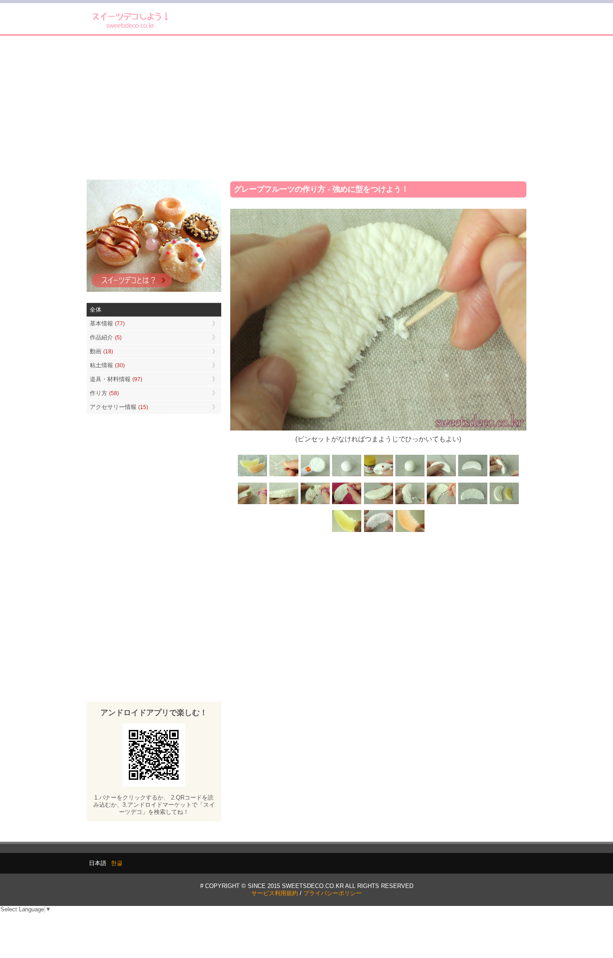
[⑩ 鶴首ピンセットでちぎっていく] (409, 503)
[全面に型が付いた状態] (378, 503)
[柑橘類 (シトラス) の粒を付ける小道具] (284, 475)
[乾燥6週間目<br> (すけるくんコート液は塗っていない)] (409, 530)
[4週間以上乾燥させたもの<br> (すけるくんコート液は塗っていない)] (347, 530)
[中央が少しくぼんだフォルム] (472, 475)
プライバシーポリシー (332, 893)
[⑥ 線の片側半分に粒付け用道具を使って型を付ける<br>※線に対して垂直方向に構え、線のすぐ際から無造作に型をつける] (252, 503)
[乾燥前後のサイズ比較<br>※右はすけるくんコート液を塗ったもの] (504, 503)
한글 (117, 863)
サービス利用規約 (274, 893)
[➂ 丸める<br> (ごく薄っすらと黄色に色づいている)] (409, 475)
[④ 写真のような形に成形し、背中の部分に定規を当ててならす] (441, 475)
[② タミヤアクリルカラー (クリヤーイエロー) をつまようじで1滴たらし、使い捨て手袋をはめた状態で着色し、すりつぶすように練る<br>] (378, 475)
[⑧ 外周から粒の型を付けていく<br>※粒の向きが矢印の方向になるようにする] (315, 503)
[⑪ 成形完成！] (472, 503)
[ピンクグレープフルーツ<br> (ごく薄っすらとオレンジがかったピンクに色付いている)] (378, 530)
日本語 (97, 863)
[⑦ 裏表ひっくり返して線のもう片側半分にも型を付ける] (284, 503)
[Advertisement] (306, 108)
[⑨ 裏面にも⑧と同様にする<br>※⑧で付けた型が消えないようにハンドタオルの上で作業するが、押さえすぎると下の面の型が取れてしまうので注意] (347, 503)
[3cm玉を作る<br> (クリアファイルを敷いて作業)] (347, 475)
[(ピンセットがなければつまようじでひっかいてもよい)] (441, 503)
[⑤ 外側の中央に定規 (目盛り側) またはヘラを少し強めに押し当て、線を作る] (504, 475)
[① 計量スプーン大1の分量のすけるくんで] (315, 475)
